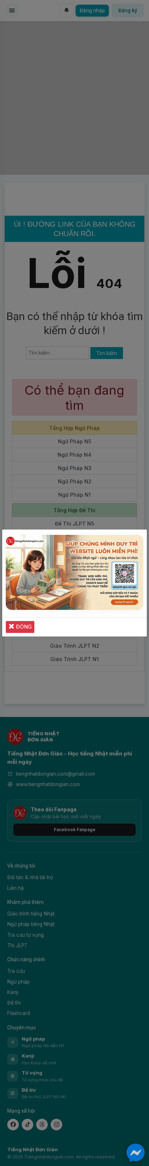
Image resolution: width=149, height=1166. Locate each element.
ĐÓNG (23, 626)
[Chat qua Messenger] (136, 1153)
